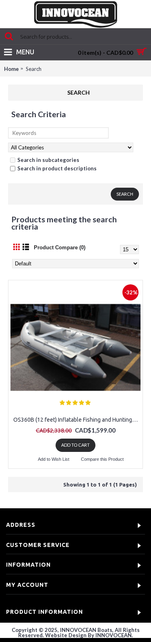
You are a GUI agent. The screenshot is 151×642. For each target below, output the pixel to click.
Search (33, 69)
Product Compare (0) (59, 247)
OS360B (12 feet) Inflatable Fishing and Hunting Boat (77, 419)
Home (11, 69)
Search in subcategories (48, 160)
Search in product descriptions (57, 168)
